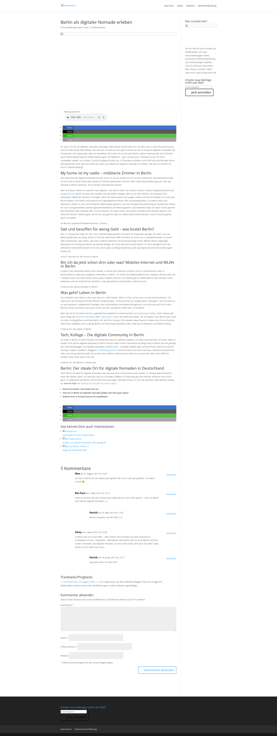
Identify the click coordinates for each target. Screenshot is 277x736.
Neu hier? (169, 6)
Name (64, 637)
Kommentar (67, 605)
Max (77, 473)
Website (64, 655)
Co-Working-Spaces (107, 350)
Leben (180, 6)
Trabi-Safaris (106, 316)
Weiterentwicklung (207, 6)
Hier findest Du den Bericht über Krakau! (97, 383)
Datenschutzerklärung (86, 729)
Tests (86, 27)
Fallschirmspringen (85, 316)
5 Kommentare (98, 27)
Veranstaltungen (141, 313)
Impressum (66, 729)
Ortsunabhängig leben (72, 27)
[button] (68, 127)
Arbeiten (190, 6)
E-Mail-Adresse (69, 646)
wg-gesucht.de (68, 193)
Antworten (171, 474)
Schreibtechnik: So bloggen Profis (79, 581)
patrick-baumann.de (206, 72)
